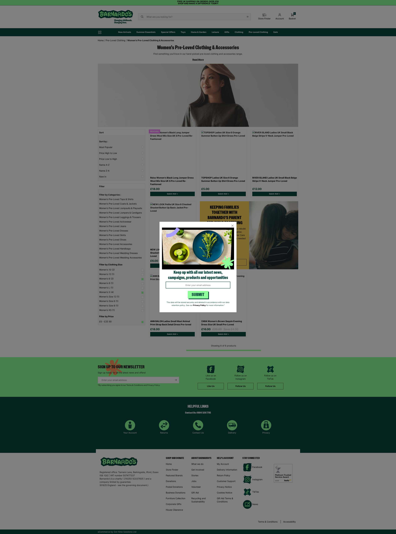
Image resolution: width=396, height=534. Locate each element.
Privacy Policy (199, 305)
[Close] (232, 225)
